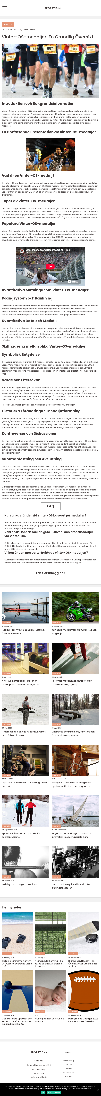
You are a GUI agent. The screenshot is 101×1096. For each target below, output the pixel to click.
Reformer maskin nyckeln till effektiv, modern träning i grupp (72, 682)
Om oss (68, 1064)
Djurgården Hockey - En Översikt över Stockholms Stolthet (82, 964)
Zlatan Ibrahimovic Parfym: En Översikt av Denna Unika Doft (17, 964)
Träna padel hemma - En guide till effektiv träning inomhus (49, 964)
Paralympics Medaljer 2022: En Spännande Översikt (83, 1020)
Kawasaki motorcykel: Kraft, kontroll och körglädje (74, 631)
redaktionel (8, 24)
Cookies (68, 1068)
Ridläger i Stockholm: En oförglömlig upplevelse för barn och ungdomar (71, 784)
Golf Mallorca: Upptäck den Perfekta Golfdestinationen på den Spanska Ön (17, 1021)
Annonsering (68, 1060)
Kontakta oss (68, 1072)
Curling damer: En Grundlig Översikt (49, 1020)
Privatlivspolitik (54, 1092)
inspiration (7, 623)
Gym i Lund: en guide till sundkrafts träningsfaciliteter (71, 886)
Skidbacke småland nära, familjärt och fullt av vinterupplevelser (73, 733)
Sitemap (68, 1076)
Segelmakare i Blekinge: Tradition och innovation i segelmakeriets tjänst (72, 835)
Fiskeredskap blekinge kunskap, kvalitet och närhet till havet (24, 733)
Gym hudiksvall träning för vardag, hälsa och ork (24, 784)
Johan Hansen (29, 30)
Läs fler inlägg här (50, 573)
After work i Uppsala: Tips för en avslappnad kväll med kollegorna (20, 682)
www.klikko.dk (41, 1077)
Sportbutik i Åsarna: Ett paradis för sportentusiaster (21, 835)
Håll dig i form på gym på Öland (19, 884)
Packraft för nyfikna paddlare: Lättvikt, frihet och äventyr (23, 631)
